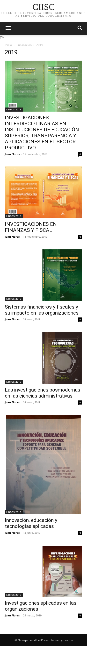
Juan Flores (12, 154)
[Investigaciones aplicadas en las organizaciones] (43, 571)
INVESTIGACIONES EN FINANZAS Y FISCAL (31, 227)
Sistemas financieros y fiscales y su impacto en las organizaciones (42, 310)
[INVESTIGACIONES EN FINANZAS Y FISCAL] (43, 192)
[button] (8, 28)
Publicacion (24, 45)
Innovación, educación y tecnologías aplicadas (31, 523)
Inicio (8, 45)
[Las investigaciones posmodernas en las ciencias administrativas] (43, 358)
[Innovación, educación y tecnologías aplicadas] (43, 464)
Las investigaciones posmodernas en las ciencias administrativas (42, 393)
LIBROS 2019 (13, 109)
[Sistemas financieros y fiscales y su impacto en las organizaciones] (43, 275)
